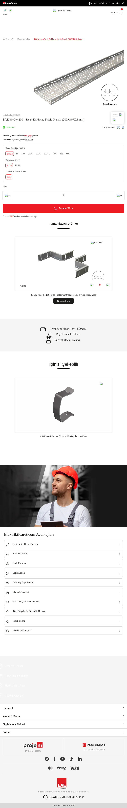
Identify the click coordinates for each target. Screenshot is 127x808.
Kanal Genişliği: (15, 148)
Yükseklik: (12, 160)
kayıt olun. (29, 140)
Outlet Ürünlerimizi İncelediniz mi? (108, 3)
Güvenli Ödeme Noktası (67, 340)
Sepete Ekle (66, 208)
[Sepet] (121, 9)
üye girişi (28, 136)
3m (9, 195)
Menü (5, 10)
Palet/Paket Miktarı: (15, 171)
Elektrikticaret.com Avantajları (29, 534)
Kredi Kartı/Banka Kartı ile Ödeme (68, 329)
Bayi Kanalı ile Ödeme (68, 334)
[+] (108, 285)
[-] (91, 285)
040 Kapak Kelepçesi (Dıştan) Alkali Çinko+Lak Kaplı (63, 436)
